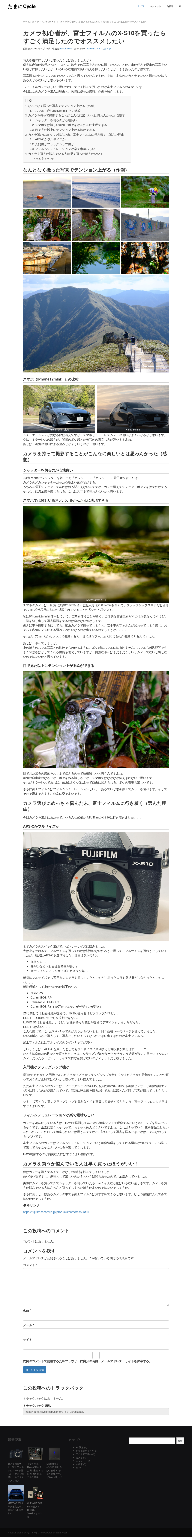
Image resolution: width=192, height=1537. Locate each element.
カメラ (140, 6)
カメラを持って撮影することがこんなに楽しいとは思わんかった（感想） (77, 115)
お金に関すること (85, 1450)
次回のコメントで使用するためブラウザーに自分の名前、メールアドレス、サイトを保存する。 (87, 1361)
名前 (27, 1310)
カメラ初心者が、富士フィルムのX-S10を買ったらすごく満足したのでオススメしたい (16, 1472)
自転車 (170, 6)
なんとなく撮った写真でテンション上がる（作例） (62, 106)
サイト (27, 1339)
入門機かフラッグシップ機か (54, 144)
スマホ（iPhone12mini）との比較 (58, 110)
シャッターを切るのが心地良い (56, 120)
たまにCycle (22, 6)
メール (28, 1325)
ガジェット (155, 6)
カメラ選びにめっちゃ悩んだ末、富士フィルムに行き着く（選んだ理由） (77, 134)
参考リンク (48, 158)
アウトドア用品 (84, 1454)
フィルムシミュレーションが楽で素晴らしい (65, 149)
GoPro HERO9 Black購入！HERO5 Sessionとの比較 (34, 1509)
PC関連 (80, 1447)
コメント (30, 1265)
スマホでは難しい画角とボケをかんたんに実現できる (71, 125)
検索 (180, 1440)
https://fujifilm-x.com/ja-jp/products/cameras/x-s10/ (56, 1212)
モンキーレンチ (35, 1532)
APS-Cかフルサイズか (50, 139)
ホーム (26, 21)
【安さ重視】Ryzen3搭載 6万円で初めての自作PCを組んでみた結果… (35, 1470)
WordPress (61, 1532)
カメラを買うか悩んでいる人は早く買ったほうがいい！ (65, 153)
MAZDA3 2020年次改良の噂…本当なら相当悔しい (16, 1508)
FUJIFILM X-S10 (49, 21)
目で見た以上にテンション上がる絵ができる (65, 129)
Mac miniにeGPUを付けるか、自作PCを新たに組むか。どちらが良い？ (54, 1470)
